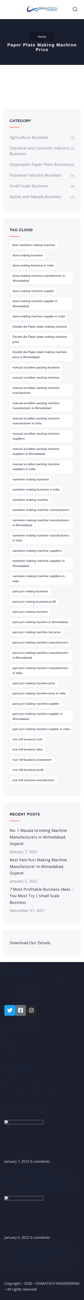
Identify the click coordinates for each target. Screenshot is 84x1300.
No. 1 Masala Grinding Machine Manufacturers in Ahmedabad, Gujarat (38, 837)
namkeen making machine (30, 499)
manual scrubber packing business (36, 367)
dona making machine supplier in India (38, 316)
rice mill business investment (31, 759)
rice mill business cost (27, 739)
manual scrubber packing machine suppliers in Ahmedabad (35, 451)
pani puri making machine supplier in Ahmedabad (37, 716)
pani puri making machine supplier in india (41, 729)
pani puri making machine (30, 611)
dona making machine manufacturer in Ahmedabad (38, 278)
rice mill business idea (27, 749)
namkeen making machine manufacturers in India (40, 538)
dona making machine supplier (33, 291)
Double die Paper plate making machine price (39, 339)
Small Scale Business (29, 185)
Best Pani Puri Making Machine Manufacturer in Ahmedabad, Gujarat (38, 866)
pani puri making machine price (33, 683)
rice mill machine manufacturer (33, 780)
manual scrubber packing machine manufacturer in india (35, 421)
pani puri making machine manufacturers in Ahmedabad (40, 655)
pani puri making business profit (34, 601)
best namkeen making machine (33, 245)
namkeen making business (30, 479)
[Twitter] (9, 1010)
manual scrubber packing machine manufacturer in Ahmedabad (35, 405)
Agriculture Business (29, 137)
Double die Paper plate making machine (39, 326)
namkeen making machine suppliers (37, 550)
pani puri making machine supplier (35, 703)
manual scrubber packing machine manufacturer (35, 390)
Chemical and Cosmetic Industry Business (39, 150)
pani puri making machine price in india (39, 693)
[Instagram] (31, 1010)
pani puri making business (30, 591)
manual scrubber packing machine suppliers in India (35, 466)
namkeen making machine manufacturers (40, 510)
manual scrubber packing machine (35, 377)
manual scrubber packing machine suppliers (35, 436)
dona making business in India (33, 265)
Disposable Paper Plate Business (40, 164)
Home (42, 37)
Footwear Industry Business (35, 175)
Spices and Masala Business (35, 196)
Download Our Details (30, 942)
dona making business (27, 255)
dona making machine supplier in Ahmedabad (35, 303)
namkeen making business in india (35, 489)
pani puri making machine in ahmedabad (40, 622)
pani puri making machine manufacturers (40, 642)
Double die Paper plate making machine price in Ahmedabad (39, 354)
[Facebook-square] (20, 1010)
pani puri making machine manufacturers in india (40, 670)
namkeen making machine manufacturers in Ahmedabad (40, 522)
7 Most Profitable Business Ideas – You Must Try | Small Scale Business (41, 896)
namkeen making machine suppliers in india (38, 578)
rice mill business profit (28, 769)
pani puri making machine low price (36, 632)
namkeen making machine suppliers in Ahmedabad (38, 563)
